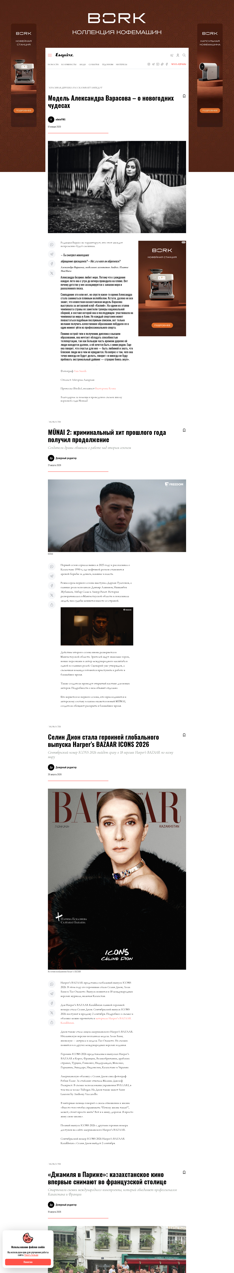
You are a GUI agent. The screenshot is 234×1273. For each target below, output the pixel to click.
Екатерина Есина (105, 388)
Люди (82, 64)
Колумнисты (68, 64)
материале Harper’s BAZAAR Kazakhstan (96, 1020)
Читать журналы (178, 64)
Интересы (121, 64)
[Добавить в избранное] (184, 96)
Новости (53, 64)
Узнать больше (31, 1255)
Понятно (28, 1262)
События (94, 64)
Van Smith (80, 371)
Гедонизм (107, 64)
